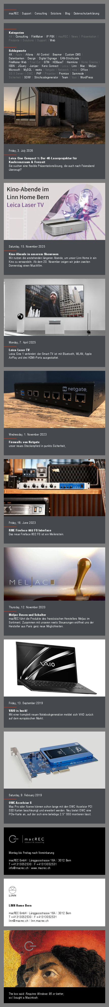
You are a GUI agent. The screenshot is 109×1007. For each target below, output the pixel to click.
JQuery (22, 66)
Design (32, 58)
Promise (64, 73)
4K (10, 54)
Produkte (14, 40)
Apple (19, 54)
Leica (65, 66)
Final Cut (35, 62)
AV (10, 36)
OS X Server (16, 73)
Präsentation (88, 36)
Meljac (93, 66)
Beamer (57, 54)
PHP (39, 73)
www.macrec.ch (40, 868)
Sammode (78, 73)
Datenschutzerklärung (86, 13)
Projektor (50, 73)
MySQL (28, 69)
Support (26, 13)
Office (84, 69)
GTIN (46, 62)
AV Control (43, 54)
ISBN (11, 66)
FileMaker (37, 36)
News (74, 36)
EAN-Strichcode (69, 58)
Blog (67, 13)
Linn (74, 66)
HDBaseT (58, 62)
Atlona (29, 54)
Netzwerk (63, 69)
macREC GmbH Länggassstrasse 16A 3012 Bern (40, 860)
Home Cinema (89, 62)
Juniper (34, 66)
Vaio (74, 77)
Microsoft (14, 69)
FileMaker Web (18, 62)
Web (52, 40)
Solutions (56, 13)
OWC (30, 73)
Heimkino (72, 62)
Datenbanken (16, 58)
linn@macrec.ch (18, 920)
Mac (82, 66)
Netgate (50, 69)
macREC (14, 13)
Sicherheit (15, 77)
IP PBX (50, 36)
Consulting (41, 13)
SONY (27, 77)
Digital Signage (48, 58)
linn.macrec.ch (39, 920)
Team (65, 77)
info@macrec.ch (18, 868)
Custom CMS (73, 54)
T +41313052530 (20, 864)
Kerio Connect (50, 66)
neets (38, 69)
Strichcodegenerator (46, 77)
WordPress (86, 77)
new (74, 69)
